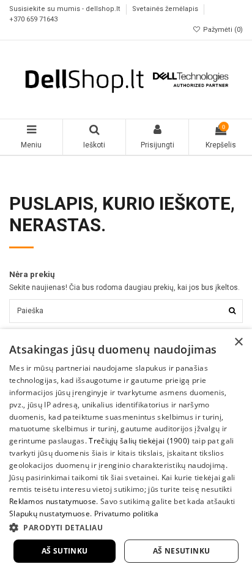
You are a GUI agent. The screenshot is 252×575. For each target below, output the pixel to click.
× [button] (238, 342)
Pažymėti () (222, 30)
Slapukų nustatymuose (49, 513)
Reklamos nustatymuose (52, 501)
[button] (126, 527)
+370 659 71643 (33, 19)
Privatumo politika (126, 513)
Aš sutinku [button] (65, 551)
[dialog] (126, 452)
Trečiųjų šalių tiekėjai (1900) (139, 441)
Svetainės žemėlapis (166, 9)
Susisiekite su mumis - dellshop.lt (65, 9)
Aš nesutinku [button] (181, 551)
